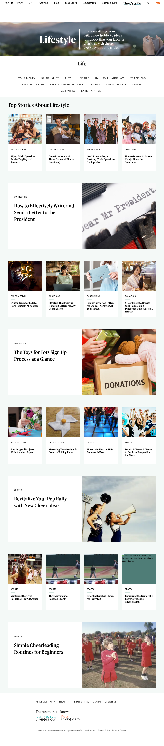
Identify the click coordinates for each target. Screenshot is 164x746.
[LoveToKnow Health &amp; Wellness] (45, 718)
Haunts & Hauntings (110, 78)
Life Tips (83, 78)
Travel (137, 84)
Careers (97, 701)
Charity (94, 84)
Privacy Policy (104, 730)
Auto (68, 78)
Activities (68, 90)
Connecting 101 (33, 84)
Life (82, 64)
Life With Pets (116, 84)
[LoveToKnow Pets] (71, 718)
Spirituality (50, 78)
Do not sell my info (88, 730)
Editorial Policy (81, 701)
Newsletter (64, 701)
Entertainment (92, 90)
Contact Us (110, 701)
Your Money (27, 78)
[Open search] (148, 3)
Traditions (138, 78)
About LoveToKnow (45, 701)
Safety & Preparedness (66, 84)
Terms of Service (119, 730)
